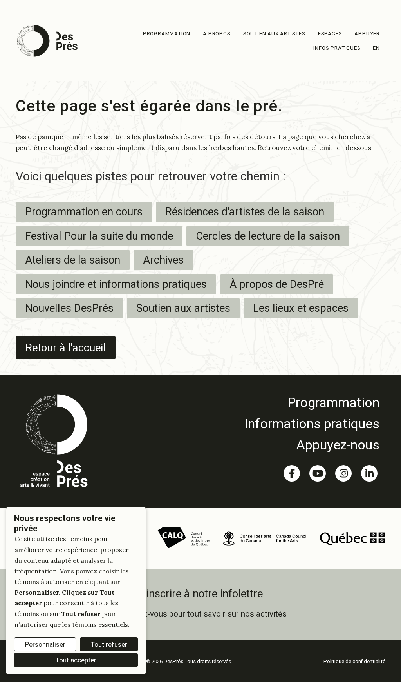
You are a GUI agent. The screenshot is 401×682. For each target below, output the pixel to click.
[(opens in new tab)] (184, 537)
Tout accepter (76, 660)
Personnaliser (45, 644)
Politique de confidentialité (354, 661)
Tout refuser (109, 644)
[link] (311, 402)
